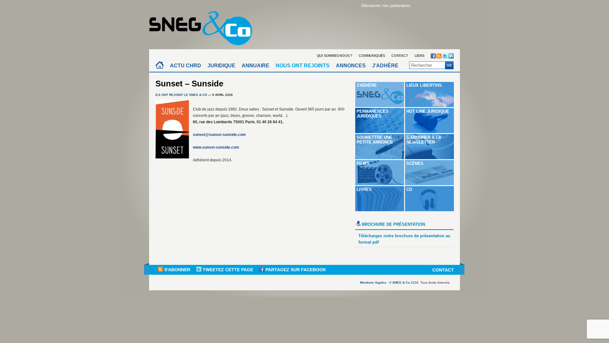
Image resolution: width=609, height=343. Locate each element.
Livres (364, 189)
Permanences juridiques (373, 113)
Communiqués (372, 55)
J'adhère (367, 85)
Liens (419, 55)
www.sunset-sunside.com (216, 147)
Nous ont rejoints (303, 65)
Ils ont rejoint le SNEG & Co (181, 95)
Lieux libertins (424, 85)
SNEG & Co (401, 282)
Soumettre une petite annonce (375, 140)
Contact (399, 55)
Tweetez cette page (227, 269)
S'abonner (177, 269)
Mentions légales (373, 282)
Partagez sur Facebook (295, 269)
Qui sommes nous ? (335, 55)
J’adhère (385, 65)
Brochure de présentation (393, 224)
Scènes (414, 163)
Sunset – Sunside (189, 83)
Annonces (351, 65)
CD (409, 189)
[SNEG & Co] (204, 26)
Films (363, 163)
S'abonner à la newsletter (423, 140)
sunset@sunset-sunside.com (219, 134)
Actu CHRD (185, 65)
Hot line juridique (427, 111)
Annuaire (255, 65)
